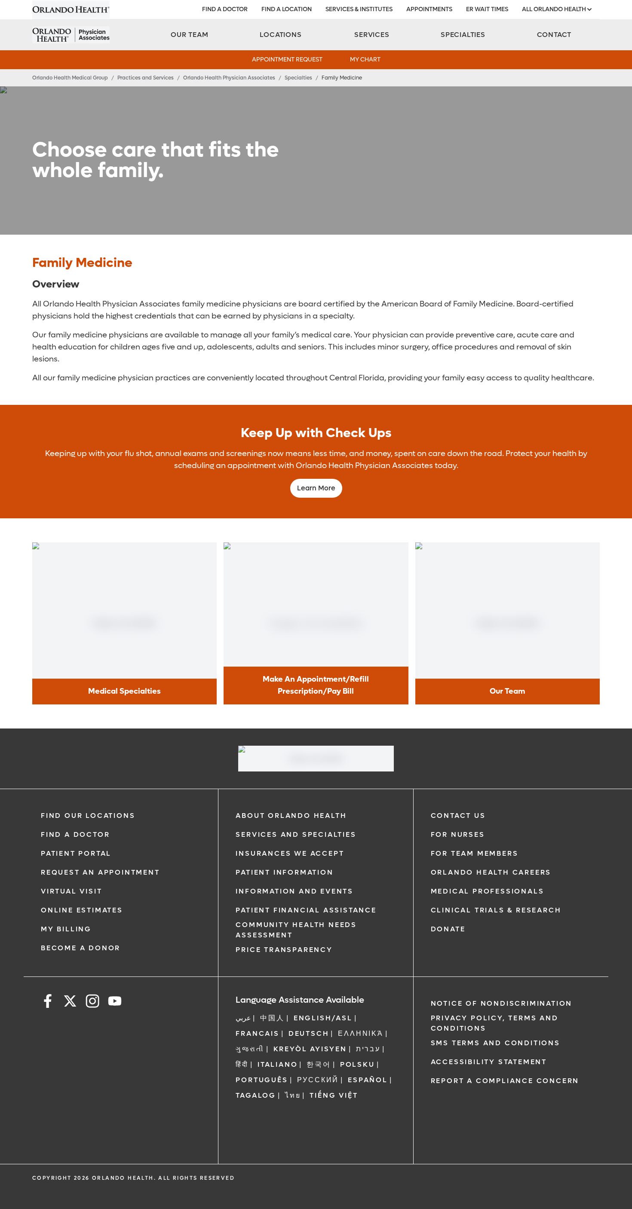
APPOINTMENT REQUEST (287, 59)
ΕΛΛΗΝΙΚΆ (360, 1033)
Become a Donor (80, 947)
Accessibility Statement (489, 1061)
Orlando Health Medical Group (70, 77)
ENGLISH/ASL (323, 1017)
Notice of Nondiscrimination (502, 1003)
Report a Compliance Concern (505, 1080)
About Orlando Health (291, 815)
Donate (448, 929)
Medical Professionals (487, 891)
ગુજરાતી (250, 1048)
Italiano (278, 1064)
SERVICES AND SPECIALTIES (296, 834)
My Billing (66, 929)
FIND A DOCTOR (225, 9)
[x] (70, 1002)
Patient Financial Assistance (306, 910)
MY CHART (365, 59)
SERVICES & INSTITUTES (359, 9)
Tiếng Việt (334, 1095)
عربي (243, 1017)
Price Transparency (284, 949)
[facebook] (48, 1002)
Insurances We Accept (290, 853)
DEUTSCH (308, 1033)
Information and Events (294, 891)
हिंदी (242, 1064)
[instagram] (92, 1002)
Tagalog (256, 1095)
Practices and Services (145, 77)
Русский (318, 1079)
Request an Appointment (100, 872)
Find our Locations (88, 815)
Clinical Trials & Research (496, 910)
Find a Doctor (75, 834)
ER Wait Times (487, 9)
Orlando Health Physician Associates (229, 77)
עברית (368, 1048)
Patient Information (284, 872)
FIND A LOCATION (286, 9)
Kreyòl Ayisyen (310, 1048)
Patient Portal (76, 853)
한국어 (319, 1064)
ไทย (293, 1095)
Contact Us (458, 815)
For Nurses (458, 834)
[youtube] (115, 1002)
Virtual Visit (71, 891)
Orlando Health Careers (491, 872)
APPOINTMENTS (429, 9)
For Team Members (474, 853)
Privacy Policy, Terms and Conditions (494, 1023)
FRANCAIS (257, 1033)
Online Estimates (82, 910)
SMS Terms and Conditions (495, 1042)
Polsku (357, 1064)
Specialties (298, 77)
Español (368, 1079)
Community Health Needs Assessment (296, 930)
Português (262, 1079)
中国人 (272, 1017)
